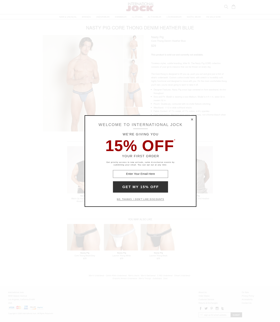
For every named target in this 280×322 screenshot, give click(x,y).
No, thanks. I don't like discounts (140, 199)
